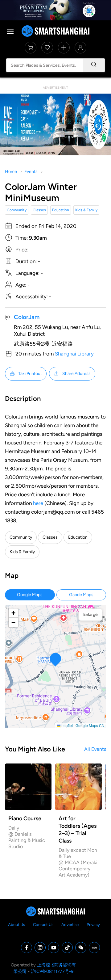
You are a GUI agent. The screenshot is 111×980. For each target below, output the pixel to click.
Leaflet (66, 725)
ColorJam (26, 317)
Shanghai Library (74, 354)
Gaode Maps (81, 594)
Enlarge (90, 614)
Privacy (93, 924)
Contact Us (43, 924)
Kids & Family (86, 210)
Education (60, 210)
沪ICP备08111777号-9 (52, 971)
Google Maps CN (90, 725)
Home (11, 171)
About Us (16, 924)
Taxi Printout (30, 373)
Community (17, 210)
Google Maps (30, 594)
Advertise (70, 924)
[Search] (94, 65)
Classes (39, 210)
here (38, 503)
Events (31, 171)
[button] (56, 660)
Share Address (76, 373)
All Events (95, 749)
